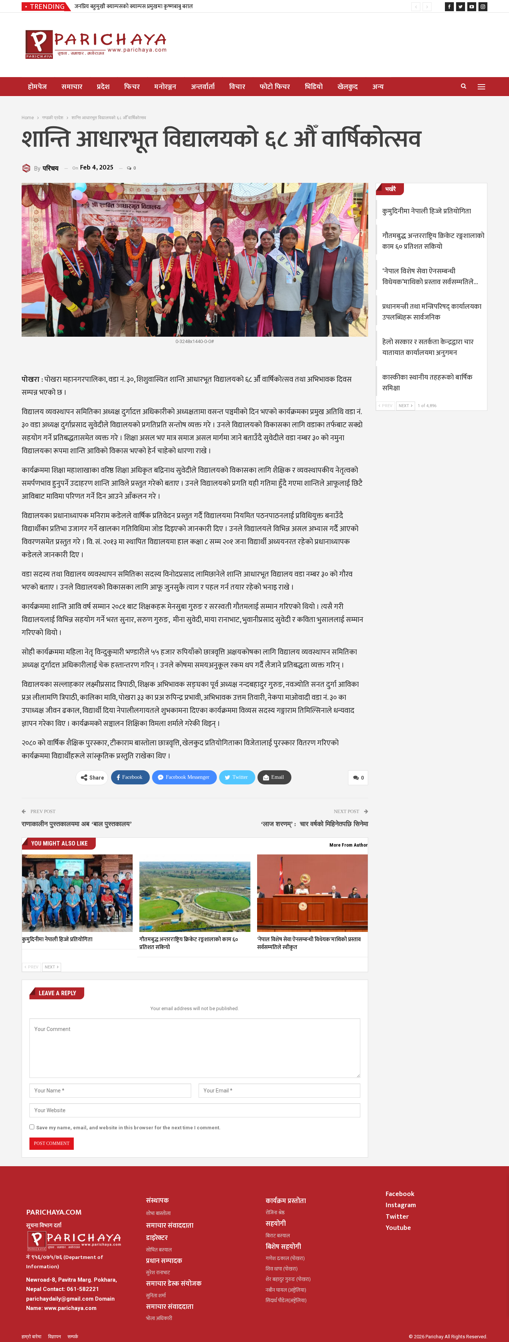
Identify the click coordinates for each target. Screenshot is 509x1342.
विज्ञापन (55, 1336)
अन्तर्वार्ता (203, 87)
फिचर (132, 87)
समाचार (71, 87)
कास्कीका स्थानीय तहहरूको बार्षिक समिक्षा (427, 383)
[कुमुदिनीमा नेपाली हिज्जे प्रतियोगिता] (77, 893)
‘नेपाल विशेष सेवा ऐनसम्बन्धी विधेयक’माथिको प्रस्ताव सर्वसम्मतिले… (430, 277)
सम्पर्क (72, 1336)
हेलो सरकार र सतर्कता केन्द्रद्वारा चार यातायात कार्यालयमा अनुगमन (428, 347)
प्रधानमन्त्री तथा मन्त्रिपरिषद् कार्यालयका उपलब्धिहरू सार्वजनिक (431, 312)
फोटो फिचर (275, 87)
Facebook (400, 1194)
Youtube (398, 1228)
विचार (237, 87)
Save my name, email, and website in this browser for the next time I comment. (128, 1127)
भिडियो (314, 87)
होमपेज (37, 87)
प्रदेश (103, 87)
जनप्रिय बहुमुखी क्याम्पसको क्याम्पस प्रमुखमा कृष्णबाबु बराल (134, 6)
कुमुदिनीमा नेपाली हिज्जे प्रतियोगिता (426, 211)
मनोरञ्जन (165, 87)
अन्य (378, 87)
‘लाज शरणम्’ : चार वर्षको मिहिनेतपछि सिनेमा (314, 824)
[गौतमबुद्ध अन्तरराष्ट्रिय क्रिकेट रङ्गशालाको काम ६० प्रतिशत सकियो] (194, 893)
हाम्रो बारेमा (32, 1336)
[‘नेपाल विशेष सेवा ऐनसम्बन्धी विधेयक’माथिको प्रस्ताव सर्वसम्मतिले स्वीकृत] (312, 893)
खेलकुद (348, 87)
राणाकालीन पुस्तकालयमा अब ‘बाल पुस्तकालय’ (77, 824)
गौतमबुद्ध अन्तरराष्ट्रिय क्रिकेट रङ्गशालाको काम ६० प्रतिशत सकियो (433, 241)
